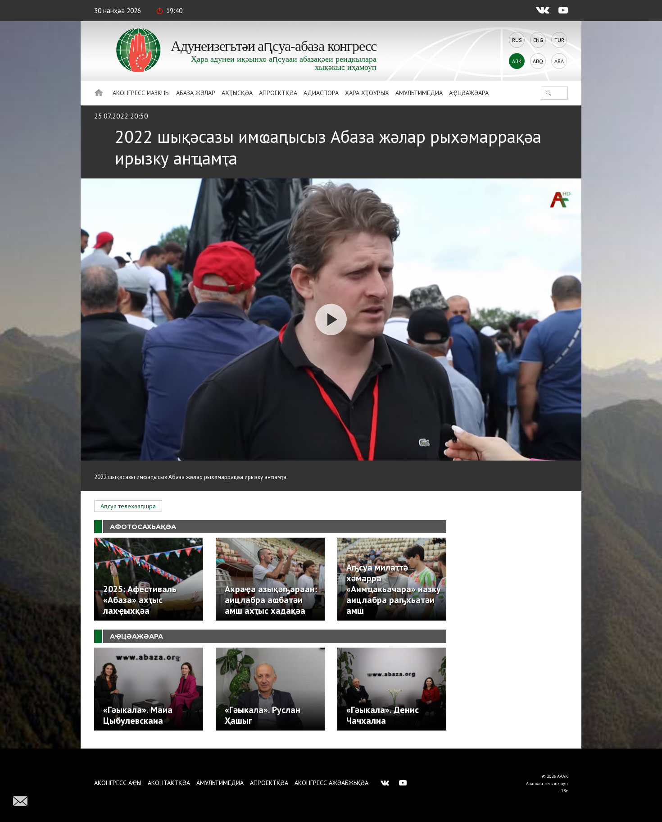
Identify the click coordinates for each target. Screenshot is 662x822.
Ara (559, 61)
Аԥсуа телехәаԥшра (128, 506)
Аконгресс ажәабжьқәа (331, 783)
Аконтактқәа (169, 783)
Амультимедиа (419, 93)
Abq (538, 61)
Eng (538, 40)
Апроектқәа (278, 93)
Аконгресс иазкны (141, 93)
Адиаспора (321, 93)
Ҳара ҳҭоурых (367, 93)
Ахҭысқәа (237, 93)
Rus (517, 40)
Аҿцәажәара (469, 93)
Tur (559, 40)
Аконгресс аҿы (117, 783)
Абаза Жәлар (195, 93)
